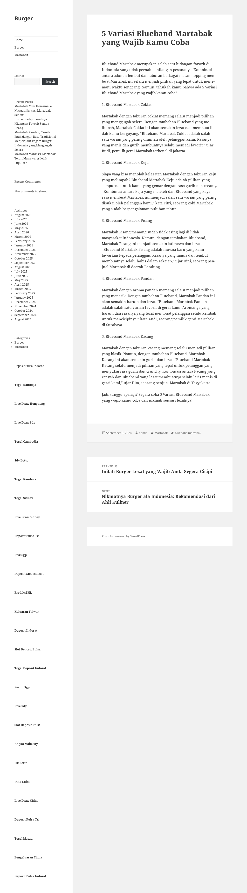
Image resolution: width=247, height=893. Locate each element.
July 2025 (20, 271)
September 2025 (25, 263)
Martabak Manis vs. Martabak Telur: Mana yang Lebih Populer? (35, 158)
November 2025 (25, 254)
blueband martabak (188, 433)
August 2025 (22, 267)
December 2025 (25, 250)
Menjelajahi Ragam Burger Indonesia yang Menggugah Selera (33, 145)
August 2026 (22, 215)
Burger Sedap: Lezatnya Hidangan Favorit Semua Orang (31, 123)
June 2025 (21, 276)
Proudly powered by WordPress (123, 536)
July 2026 (20, 219)
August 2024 (22, 319)
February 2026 (24, 241)
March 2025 (22, 289)
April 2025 (21, 284)
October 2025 (23, 258)
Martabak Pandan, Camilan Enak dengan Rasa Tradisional (35, 134)
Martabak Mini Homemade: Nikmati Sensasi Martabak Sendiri (33, 110)
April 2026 (21, 232)
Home (18, 40)
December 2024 (25, 302)
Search (19, 76)
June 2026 (21, 224)
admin (143, 433)
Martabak (21, 55)
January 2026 (23, 245)
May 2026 (21, 228)
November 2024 (25, 306)
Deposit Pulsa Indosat (29, 366)
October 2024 (23, 311)
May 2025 (21, 280)
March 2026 (22, 237)
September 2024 (25, 315)
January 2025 (23, 297)
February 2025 (24, 293)
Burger (23, 18)
